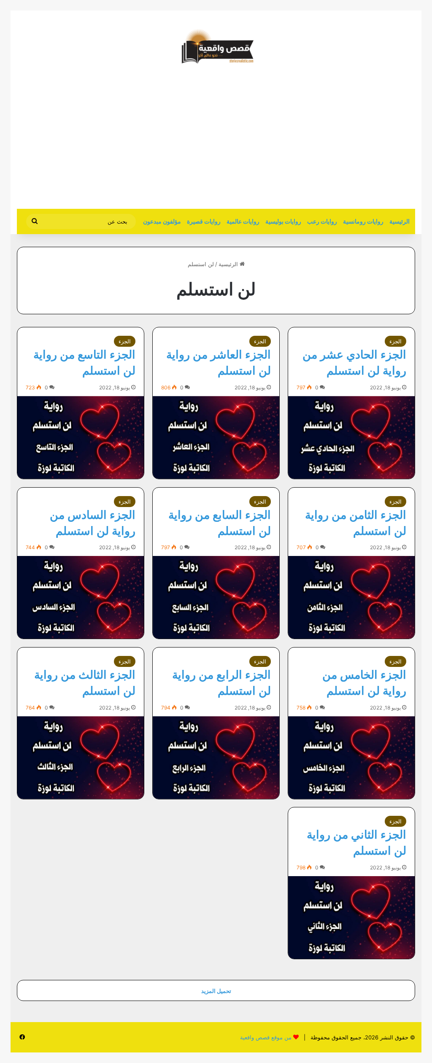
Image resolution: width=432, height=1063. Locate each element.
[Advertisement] (344, 141)
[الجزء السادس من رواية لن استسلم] (80, 597)
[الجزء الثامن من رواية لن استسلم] (351, 597)
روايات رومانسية (363, 221)
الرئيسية (399, 221)
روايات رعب (322, 221)
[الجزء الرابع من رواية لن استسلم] (216, 757)
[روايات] (216, 46)
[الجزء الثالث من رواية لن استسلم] (80, 757)
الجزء (395, 341)
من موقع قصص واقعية (266, 1037)
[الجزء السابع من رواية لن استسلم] (216, 597)
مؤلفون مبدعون (162, 221)
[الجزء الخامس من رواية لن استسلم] (351, 757)
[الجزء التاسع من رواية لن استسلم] (80, 437)
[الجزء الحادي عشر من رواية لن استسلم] (351, 437)
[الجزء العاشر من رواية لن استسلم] (216, 437)
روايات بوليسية (283, 221)
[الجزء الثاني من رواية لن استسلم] (351, 917)
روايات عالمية (243, 221)
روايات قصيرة (204, 221)
